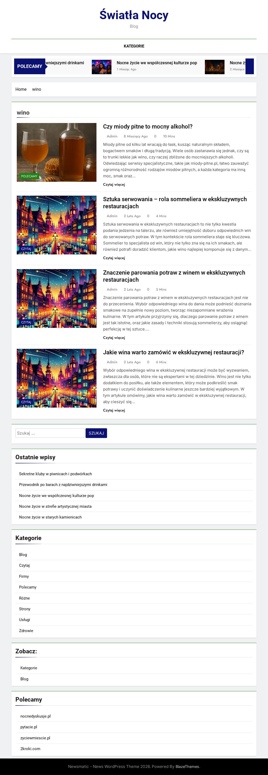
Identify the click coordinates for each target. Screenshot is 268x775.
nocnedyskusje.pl (35, 716)
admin (112, 136)
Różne (24, 598)
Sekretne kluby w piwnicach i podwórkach (55, 474)
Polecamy (29, 176)
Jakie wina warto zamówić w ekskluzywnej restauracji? (173, 352)
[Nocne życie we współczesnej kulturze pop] (87, 69)
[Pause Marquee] (249, 66)
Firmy (24, 576)
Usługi (24, 619)
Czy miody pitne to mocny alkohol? (148, 126)
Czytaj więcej (114, 184)
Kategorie (134, 46)
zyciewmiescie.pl (35, 738)
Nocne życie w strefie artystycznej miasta (55, 506)
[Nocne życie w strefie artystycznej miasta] (200, 69)
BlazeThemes (187, 766)
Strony (24, 609)
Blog (23, 554)
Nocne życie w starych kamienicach (50, 517)
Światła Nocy (134, 15)
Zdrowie (26, 630)
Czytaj (26, 249)
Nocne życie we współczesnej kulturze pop (142, 62)
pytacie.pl (28, 727)
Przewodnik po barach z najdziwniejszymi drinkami (63, 484)
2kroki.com (30, 748)
